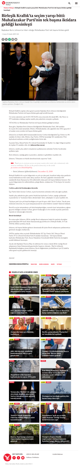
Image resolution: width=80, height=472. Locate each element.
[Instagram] (22, 457)
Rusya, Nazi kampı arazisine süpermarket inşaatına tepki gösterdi (22, 439)
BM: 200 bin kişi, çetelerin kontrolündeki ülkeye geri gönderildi (21, 354)
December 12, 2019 (45, 172)
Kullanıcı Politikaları (32, 457)
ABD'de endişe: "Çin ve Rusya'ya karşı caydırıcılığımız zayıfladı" (55, 312)
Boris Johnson (44, 264)
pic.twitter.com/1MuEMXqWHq (21, 168)
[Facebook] (14, 457)
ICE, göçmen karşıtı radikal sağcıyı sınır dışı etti (22, 312)
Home (6, 8)
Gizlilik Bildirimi (57, 454)
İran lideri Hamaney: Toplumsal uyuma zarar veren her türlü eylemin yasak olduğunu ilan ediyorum (55, 374)
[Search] (69, 3)
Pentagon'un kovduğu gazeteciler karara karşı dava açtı (55, 397)
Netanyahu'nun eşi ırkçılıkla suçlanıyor (22, 333)
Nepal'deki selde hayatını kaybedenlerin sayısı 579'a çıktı (23, 376)
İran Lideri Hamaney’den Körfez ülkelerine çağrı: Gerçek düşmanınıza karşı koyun (24, 289)
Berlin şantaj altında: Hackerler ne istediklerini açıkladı (55, 333)
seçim (53, 264)
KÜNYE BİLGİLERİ (32, 454)
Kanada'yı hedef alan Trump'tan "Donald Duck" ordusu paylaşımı (55, 290)
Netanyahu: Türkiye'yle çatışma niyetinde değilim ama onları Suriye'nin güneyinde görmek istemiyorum (23, 395)
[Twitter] (18, 457)
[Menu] (76, 3)
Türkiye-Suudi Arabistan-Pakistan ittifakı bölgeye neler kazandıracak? (23, 418)
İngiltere (34, 264)
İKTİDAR (59, 264)
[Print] (15, 39)
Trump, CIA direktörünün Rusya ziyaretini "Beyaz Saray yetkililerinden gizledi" (55, 354)
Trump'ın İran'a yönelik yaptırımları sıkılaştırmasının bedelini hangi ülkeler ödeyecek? (55, 439)
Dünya (11, 8)
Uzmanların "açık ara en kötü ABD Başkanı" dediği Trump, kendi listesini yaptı (54, 418)
